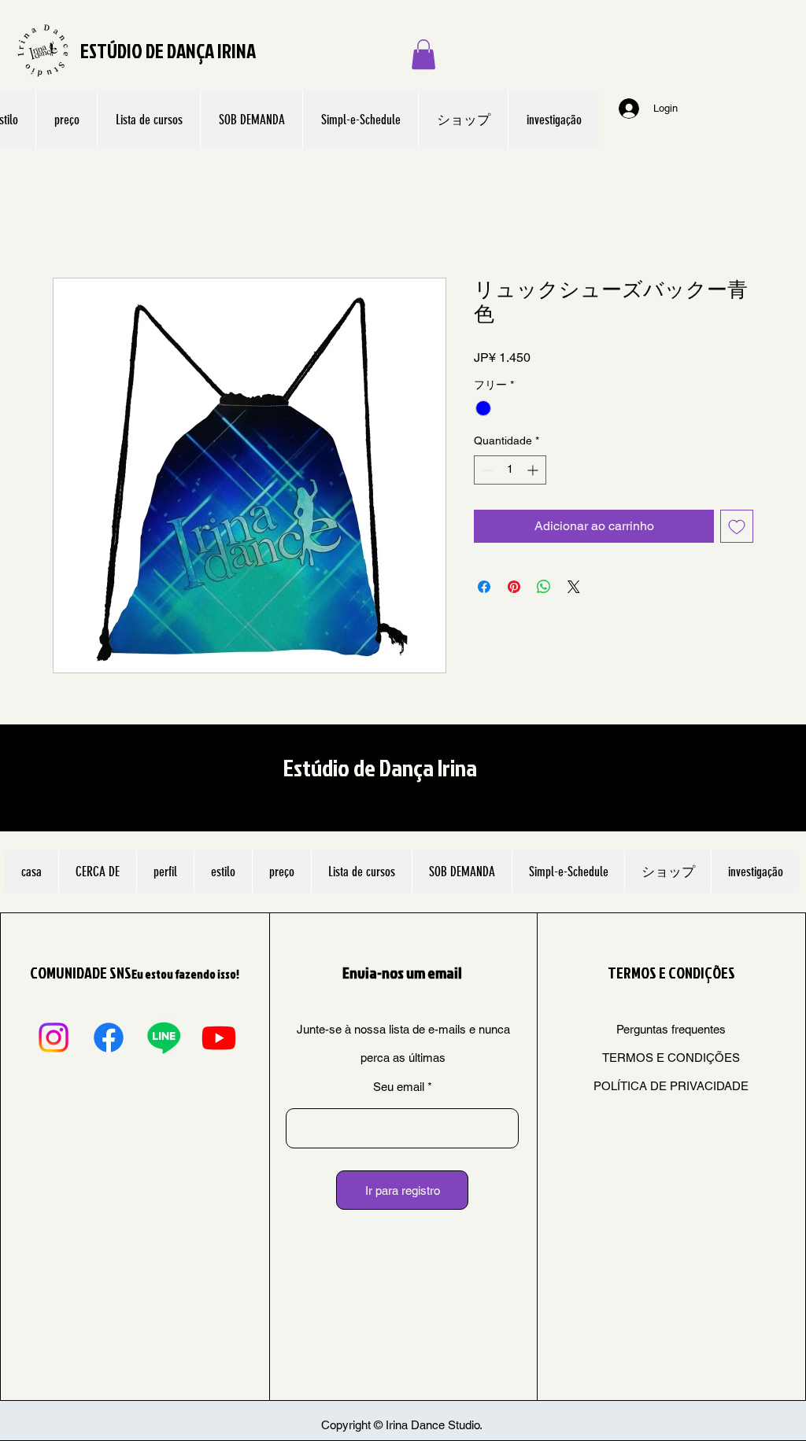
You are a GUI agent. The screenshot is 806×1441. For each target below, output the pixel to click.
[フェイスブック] (108, 1037)
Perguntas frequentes (671, 1029)
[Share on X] (573, 586)
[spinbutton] (510, 470)
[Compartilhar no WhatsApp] (543, 586)
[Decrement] (486, 470)
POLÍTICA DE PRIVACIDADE (671, 1086)
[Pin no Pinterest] (514, 586)
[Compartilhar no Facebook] (484, 586)
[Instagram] (53, 1037)
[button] (423, 54)
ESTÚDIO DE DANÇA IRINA (168, 50)
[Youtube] (218, 1037)
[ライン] (163, 1037)
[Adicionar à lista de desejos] (736, 526)
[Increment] (534, 470)
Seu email (398, 1087)
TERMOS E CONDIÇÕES (671, 1057)
